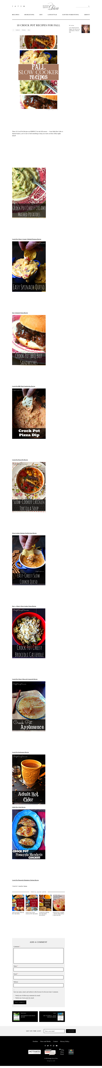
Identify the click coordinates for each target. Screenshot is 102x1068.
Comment (17, 946)
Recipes (25, 886)
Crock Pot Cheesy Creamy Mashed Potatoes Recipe (26, 239)
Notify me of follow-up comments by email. (27, 995)
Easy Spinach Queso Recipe (20, 312)
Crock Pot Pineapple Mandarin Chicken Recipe (25, 880)
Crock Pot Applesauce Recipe (20, 752)
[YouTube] (24, 6)
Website (16, 982)
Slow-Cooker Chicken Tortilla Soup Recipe (24, 533)
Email (16, 974)
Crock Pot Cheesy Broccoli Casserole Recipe (24, 679)
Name (16, 966)
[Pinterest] (18, 6)
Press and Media (45, 1041)
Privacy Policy (64, 1041)
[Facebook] (12, 6)
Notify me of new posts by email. (24, 998)
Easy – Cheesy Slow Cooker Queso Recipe (24, 606)
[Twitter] (15, 6)
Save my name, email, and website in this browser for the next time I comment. (36, 992)
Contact (55, 1041)
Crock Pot (20, 886)
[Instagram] (21, 6)
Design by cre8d (51, 1060)
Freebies (35, 1041)
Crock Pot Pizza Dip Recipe (20, 459)
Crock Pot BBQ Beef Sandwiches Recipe (23, 386)
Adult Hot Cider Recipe (18, 807)
